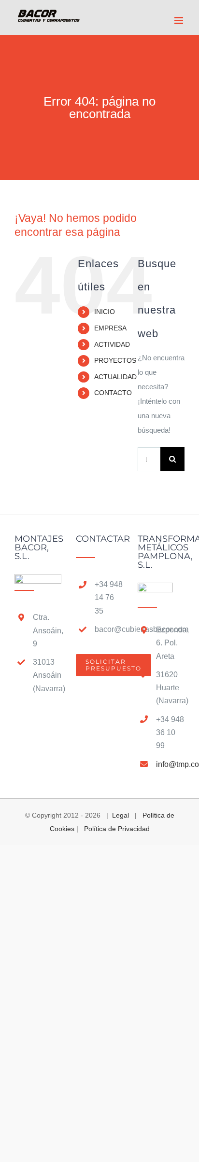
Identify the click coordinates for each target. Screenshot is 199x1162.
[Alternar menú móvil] (179, 20)
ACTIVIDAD (112, 344)
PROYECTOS (115, 360)
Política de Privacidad (117, 829)
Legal (120, 815)
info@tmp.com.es (170, 764)
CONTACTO (113, 392)
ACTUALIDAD (115, 377)
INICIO (104, 311)
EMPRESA (110, 328)
